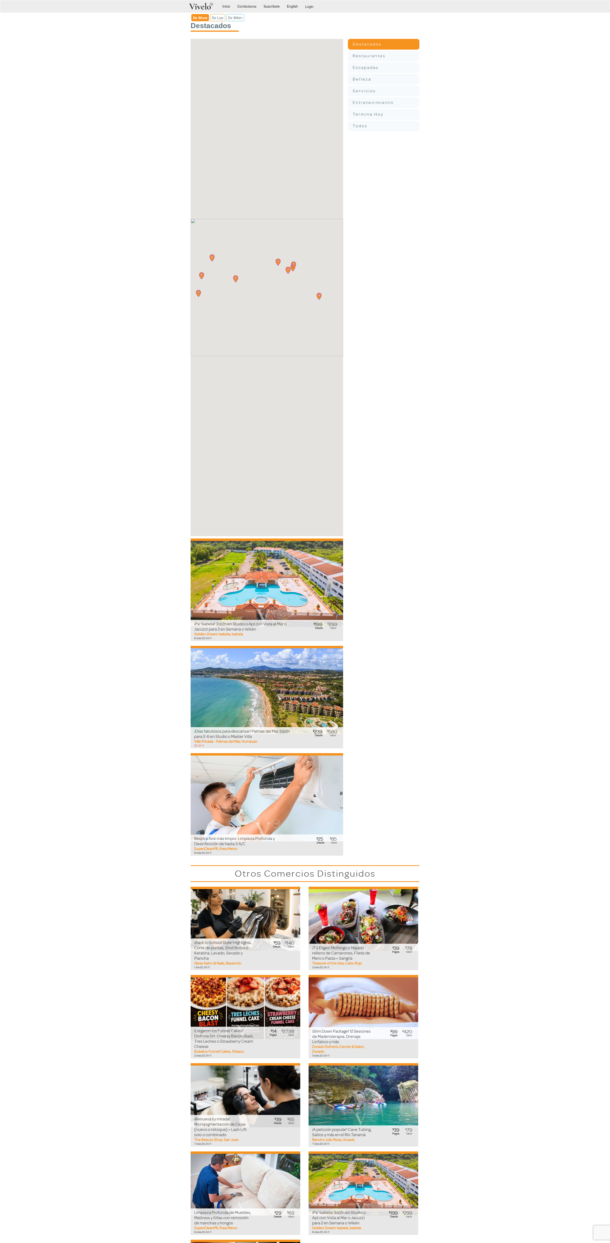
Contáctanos (246, 6)
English (292, 6)
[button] (212, 257)
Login (309, 6)
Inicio (226, 6)
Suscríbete (272, 6)
